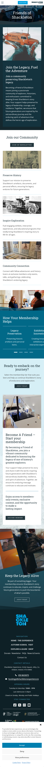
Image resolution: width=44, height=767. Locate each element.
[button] (40, 725)
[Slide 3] (26, 352)
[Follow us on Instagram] (24, 705)
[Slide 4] (31, 352)
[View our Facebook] (15, 705)
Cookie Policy (17, 762)
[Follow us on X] (19, 705)
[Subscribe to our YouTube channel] (29, 705)
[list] (23, 337)
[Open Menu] (2, 2)
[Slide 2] (21, 352)
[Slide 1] (15, 352)
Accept (22, 745)
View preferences (22, 757)
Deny (22, 751)
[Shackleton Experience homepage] (22, 620)
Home (13, 640)
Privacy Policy (26, 762)
